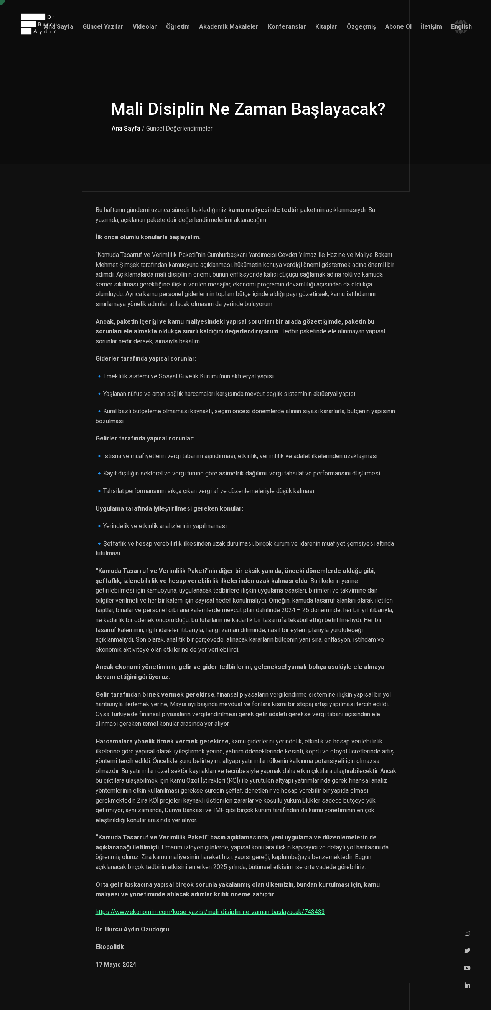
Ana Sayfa (126, 128)
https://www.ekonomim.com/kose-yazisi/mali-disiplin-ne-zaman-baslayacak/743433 (210, 912)
